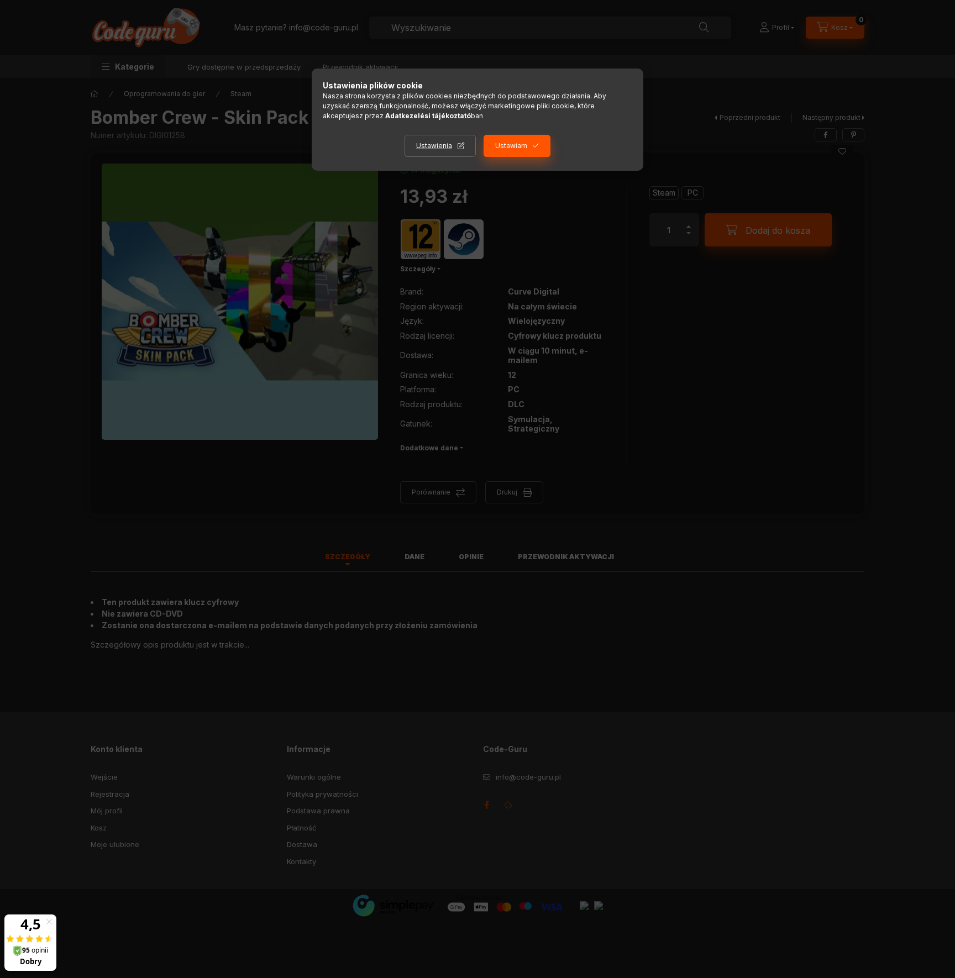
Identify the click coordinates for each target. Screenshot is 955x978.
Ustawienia (434, 145)
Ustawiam (511, 145)
